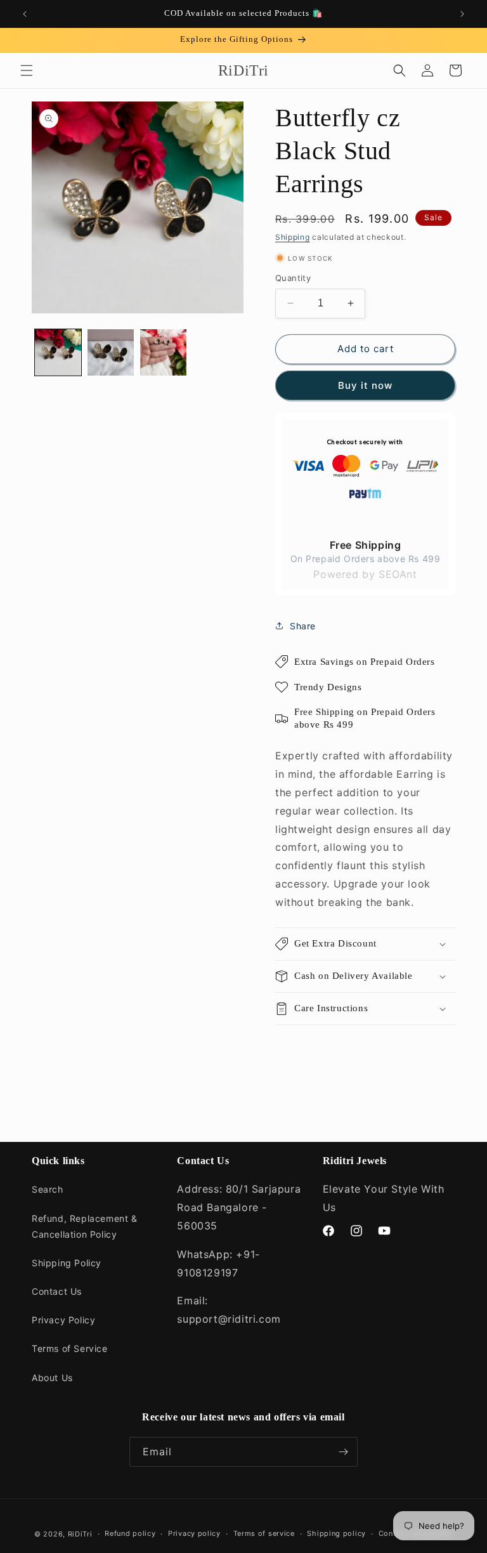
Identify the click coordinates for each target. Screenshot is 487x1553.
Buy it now (365, 385)
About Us (52, 1377)
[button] (27, 70)
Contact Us (57, 1291)
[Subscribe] (343, 1452)
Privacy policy (194, 1533)
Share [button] (303, 625)
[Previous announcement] (25, 14)
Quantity (293, 278)
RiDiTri (80, 1534)
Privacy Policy (63, 1319)
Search (47, 1189)
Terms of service (264, 1533)
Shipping (292, 237)
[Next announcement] (462, 14)
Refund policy (130, 1533)
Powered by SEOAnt (365, 574)
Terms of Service (70, 1348)
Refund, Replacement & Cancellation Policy (85, 1226)
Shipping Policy (66, 1262)
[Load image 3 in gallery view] (163, 352)
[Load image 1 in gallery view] (58, 352)
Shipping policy (336, 1533)
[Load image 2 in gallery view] (111, 352)
